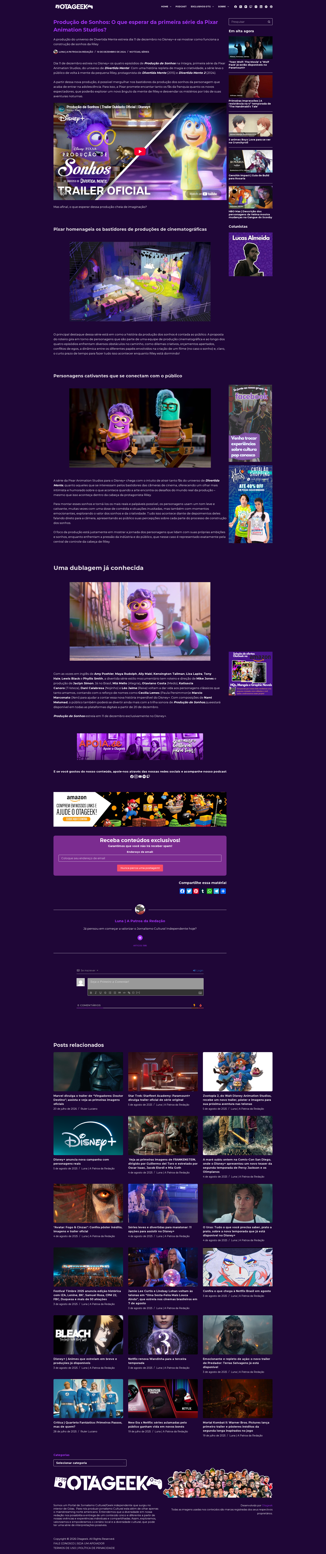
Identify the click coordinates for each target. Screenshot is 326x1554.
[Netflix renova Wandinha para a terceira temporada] (163, 1334)
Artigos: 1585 (140, 945)
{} (133, 992)
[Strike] (105, 993)
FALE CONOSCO (64, 1543)
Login (199, 970)
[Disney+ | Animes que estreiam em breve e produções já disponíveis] (88, 1334)
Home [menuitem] (164, 6)
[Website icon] (140, 937)
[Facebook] (235, 6)
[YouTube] (245, 6)
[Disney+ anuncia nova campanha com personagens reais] (88, 1135)
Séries (145, 52)
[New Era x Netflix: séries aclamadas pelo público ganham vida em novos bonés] (163, 1398)
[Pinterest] (271, 6)
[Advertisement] (251, 330)
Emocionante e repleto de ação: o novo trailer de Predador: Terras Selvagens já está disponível (236, 1363)
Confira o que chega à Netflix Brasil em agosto (237, 1291)
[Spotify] (266, 6)
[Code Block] (124, 993)
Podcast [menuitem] (181, 6)
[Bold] (91, 993)
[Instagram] (256, 6)
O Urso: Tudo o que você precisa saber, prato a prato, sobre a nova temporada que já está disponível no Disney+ (237, 1231)
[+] (138, 992)
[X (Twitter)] (240, 6)
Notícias (135, 52)
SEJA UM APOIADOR (90, 1543)
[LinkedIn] (261, 6)
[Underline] (100, 993)
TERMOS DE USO (64, 1548)
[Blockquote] (119, 993)
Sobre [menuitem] (222, 6)
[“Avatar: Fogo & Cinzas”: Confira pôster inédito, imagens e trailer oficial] (88, 1203)
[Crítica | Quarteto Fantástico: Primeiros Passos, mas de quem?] (88, 1398)
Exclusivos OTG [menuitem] (201, 6)
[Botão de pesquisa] (269, 21)
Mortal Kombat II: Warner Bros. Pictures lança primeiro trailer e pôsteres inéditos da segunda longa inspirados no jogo (236, 1426)
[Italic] (95, 993)
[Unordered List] (114, 993)
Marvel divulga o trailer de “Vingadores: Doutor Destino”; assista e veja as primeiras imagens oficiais (88, 1100)
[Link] (129, 993)
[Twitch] (251, 6)
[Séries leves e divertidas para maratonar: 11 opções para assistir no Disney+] (163, 1203)
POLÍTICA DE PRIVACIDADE (96, 1548)
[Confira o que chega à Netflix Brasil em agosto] (238, 1267)
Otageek (267, 1505)
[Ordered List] (110, 993)
